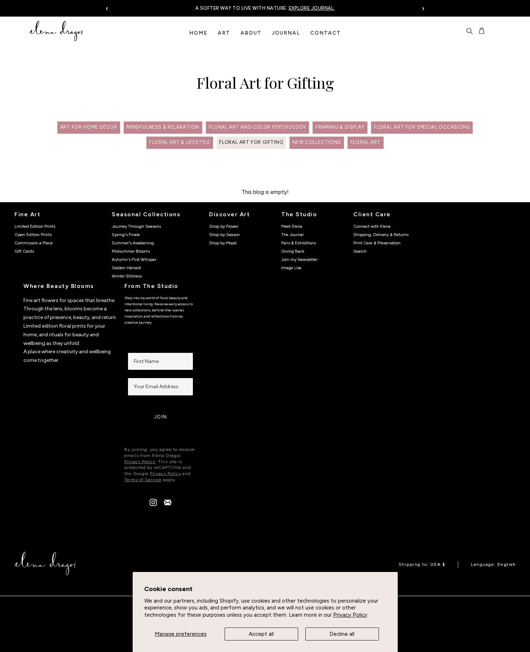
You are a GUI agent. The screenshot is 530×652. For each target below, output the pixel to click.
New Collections (316, 142)
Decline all (342, 634)
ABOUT (251, 33)
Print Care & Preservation (377, 242)
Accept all (261, 634)
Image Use (291, 267)
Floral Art (365, 142)
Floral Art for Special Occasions (422, 127)
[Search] (469, 31)
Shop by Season (224, 234)
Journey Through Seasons (136, 226)
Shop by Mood (223, 242)
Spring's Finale (126, 234)
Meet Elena (291, 226)
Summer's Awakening (133, 242)
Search (360, 251)
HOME (198, 33)
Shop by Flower (223, 226)
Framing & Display (340, 127)
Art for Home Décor (88, 127)
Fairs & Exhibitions (298, 242)
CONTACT (325, 33)
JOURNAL (286, 33)
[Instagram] (153, 504)
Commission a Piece (33, 242)
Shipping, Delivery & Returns (380, 234)
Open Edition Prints (33, 234)
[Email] (167, 504)
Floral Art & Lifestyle (179, 142)
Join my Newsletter (299, 259)
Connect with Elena (371, 226)
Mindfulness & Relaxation (163, 127)
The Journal (292, 234)
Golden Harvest (126, 267)
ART (224, 33)
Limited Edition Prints (34, 226)
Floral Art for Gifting (251, 142)
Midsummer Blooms (131, 251)
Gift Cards (24, 251)
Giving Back (292, 251)
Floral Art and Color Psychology (257, 127)
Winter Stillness (127, 276)
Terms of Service (143, 479)
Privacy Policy (350, 615)
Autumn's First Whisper (134, 259)
